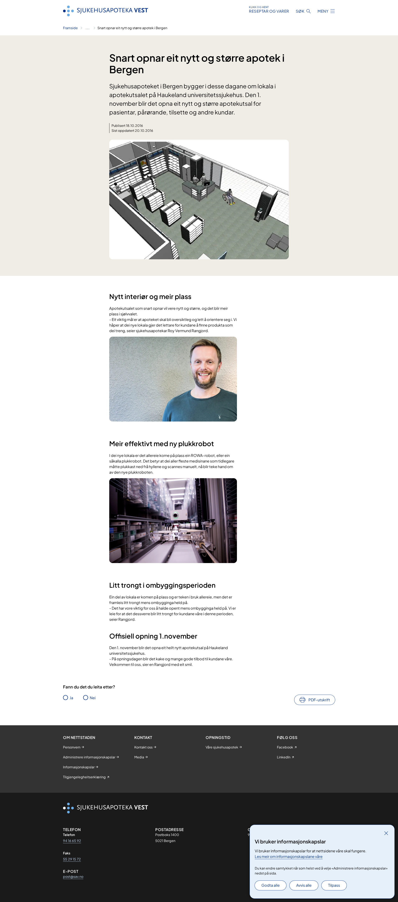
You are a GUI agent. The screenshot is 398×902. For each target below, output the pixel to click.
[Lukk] (386, 833)
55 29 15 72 (72, 859)
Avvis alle (304, 885)
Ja (71, 697)
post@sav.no (73, 876)
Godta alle (270, 885)
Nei (93, 697)
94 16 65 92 (72, 840)
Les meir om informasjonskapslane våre (289, 856)
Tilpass (334, 885)
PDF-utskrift (319, 699)
